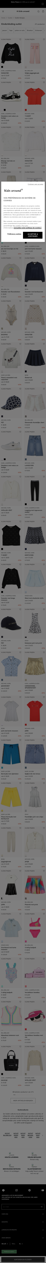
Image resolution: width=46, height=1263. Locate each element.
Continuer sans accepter (35, 184)
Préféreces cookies (14, 234)
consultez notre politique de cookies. (27, 228)
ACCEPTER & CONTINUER (33, 235)
